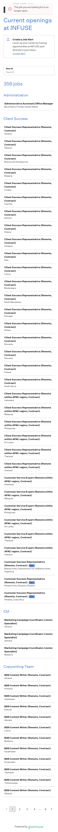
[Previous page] (6, 809)
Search (9, 68)
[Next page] (51, 809)
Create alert (18, 53)
